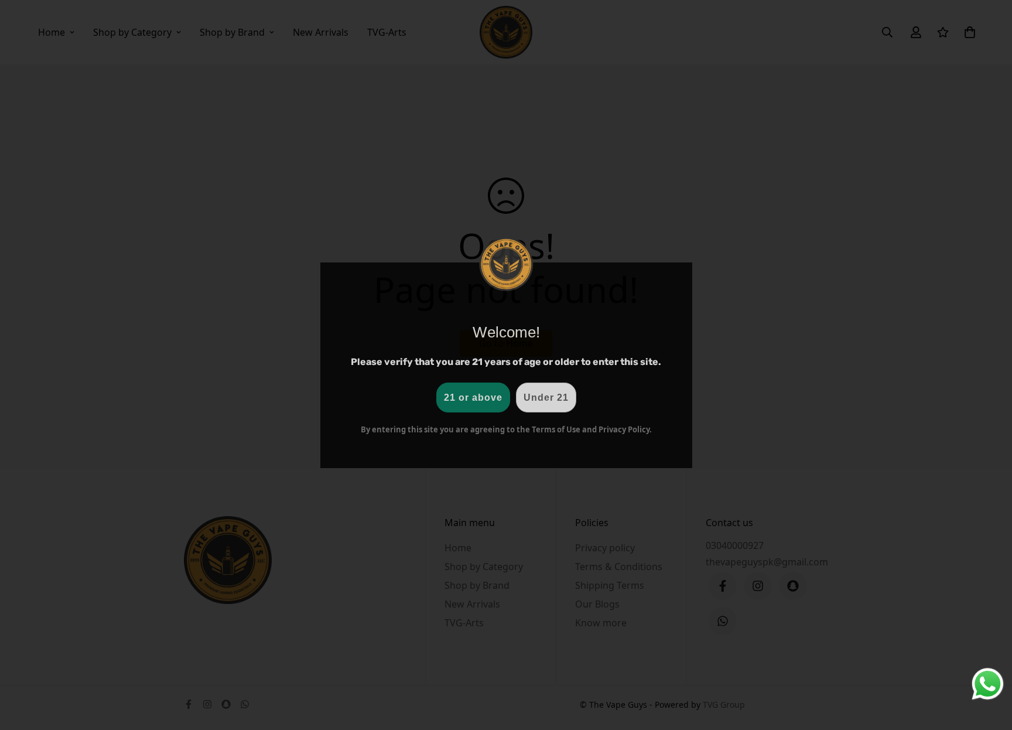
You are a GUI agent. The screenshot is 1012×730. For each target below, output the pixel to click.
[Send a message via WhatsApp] (987, 684)
